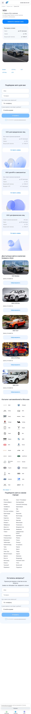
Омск (17, 511)
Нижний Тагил (20, 560)
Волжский (19, 565)
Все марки (6, 489)
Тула (5, 547)
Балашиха (6, 540)
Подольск (19, 567)
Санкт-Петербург (21, 500)
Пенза (18, 540)
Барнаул (18, 520)
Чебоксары (7, 542)
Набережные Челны (20, 532)
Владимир (19, 558)
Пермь (5, 515)
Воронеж (18, 513)
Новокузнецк (7, 538)
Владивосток (20, 527)
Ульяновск (19, 525)
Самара (6, 509)
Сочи (5, 549)
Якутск (6, 558)
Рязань (18, 538)
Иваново (18, 556)
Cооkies (10, 706)
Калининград (7, 544)
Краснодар (7, 513)
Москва (6, 500)
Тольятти (6, 520)
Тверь (18, 551)
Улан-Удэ (6, 551)
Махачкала (19, 522)
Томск (5, 531)
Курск (17, 549)
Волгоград (19, 515)
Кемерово (19, 529)
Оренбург (19, 535)
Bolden (4, 69)
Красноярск (19, 506)
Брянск (6, 556)
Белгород (6, 560)
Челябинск (7, 506)
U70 (13, 72)
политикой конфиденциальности (20, 119)
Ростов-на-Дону (8, 511)
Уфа (17, 509)
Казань (6, 504)
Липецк (18, 542)
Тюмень (18, 518)
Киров (18, 547)
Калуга (6, 562)
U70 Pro (14, 69)
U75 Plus (4, 72)
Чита (17, 562)
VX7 (22, 69)
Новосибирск (8, 502)
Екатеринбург (20, 502)
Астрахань (19, 544)
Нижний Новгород (21, 504)
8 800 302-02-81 (24, 2)
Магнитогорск (8, 553)
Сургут (18, 553)
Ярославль (7, 529)
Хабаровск (7, 525)
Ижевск (6, 522)
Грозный (6, 565)
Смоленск (6, 567)
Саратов (6, 518)
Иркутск (6, 527)
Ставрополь (7, 535)
